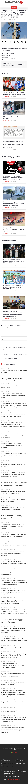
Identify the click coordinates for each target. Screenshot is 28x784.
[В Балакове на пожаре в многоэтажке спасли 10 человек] (8, 368)
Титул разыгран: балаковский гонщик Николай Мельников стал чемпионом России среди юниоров (14, 435)
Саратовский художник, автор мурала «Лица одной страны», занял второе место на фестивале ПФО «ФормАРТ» (13, 655)
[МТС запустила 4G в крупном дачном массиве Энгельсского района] (8, 376)
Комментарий (5, 328)
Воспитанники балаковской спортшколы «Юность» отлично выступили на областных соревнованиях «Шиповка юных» (13, 674)
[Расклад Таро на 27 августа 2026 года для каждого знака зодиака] (9, 497)
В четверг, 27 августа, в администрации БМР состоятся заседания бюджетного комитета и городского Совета (13, 719)
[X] (18, 42)
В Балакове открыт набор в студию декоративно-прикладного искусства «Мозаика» (11, 445)
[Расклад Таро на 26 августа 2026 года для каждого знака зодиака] (15, 680)
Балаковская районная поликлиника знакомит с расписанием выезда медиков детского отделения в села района (13, 414)
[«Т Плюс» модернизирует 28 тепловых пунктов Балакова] (8, 383)
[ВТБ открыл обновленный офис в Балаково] (14, 108)
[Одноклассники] (10, 42)
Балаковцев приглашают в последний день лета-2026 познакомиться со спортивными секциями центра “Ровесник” (13, 474)
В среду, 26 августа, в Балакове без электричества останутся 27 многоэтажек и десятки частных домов (13, 563)
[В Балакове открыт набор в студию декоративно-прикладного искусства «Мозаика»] (8, 441)
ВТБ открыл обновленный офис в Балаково (13, 648)
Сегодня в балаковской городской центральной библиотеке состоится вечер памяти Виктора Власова (13, 665)
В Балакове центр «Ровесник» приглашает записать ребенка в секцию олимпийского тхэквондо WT (13, 630)
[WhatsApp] (25, 42)
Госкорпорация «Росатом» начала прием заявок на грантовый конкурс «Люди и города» (12, 526)
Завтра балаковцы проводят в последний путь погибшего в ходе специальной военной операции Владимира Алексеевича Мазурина (14, 611)
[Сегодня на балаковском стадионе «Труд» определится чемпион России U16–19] (14, 219)
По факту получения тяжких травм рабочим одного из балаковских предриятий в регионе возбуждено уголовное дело (14, 582)
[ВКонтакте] (6, 42)
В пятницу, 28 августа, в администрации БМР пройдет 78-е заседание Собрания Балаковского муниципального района (13, 314)
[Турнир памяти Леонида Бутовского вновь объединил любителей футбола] (14, 84)
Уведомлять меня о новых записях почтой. (14, 354)
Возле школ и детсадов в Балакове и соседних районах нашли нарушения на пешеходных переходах (13, 203)
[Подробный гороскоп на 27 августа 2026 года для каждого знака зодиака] (9, 505)
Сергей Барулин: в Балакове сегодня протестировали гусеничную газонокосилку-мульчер (13, 395)
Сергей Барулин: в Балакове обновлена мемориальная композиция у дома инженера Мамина (14, 640)
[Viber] (22, 42)
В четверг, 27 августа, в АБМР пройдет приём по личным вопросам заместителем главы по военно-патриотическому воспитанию (14, 483)
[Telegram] (14, 42)
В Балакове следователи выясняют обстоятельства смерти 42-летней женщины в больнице (13, 464)
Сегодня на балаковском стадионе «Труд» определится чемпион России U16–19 (13, 229)
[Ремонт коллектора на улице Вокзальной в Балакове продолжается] (15, 707)
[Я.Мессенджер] (2, 42)
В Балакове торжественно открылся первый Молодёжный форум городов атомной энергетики (13, 553)
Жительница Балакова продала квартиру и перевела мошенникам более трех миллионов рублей (13, 177)
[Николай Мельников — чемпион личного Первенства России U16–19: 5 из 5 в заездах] (14, 251)
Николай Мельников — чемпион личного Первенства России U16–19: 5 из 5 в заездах (13, 261)
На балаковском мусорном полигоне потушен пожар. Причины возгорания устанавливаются (11, 572)
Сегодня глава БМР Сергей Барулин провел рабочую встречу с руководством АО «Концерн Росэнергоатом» (13, 592)
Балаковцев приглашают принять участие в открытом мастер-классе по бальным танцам (13, 536)
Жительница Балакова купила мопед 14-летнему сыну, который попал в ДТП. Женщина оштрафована (12, 620)
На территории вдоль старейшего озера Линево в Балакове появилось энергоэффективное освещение (12, 601)
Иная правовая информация (14, 779)
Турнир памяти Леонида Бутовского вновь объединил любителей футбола (14, 93)
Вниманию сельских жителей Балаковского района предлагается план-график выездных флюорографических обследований (14, 405)
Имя (2, 339)
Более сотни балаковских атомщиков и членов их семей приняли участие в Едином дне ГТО (13, 287)
